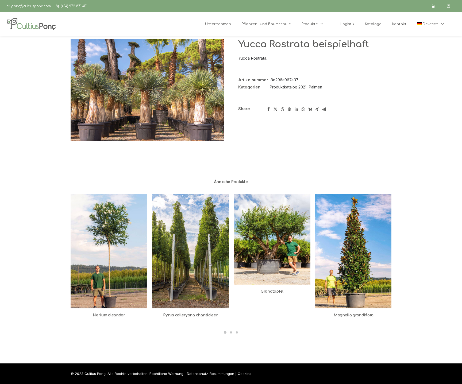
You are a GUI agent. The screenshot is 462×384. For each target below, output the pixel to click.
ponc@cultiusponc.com (31, 6)
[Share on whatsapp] (303, 109)
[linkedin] (436, 6)
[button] (147, 90)
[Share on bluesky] (310, 109)
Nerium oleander (109, 315)
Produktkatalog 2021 (288, 87)
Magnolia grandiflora (354, 315)
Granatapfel (272, 291)
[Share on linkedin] (296, 109)
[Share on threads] (282, 109)
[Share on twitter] (275, 109)
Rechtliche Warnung (166, 373)
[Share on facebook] (268, 109)
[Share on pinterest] (289, 109)
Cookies (244, 373)
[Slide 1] (225, 332)
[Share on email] (324, 109)
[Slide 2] (231, 332)
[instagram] (451, 6)
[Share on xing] (317, 109)
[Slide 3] (237, 332)
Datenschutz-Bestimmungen (210, 373)
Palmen (315, 87)
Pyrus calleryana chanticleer (190, 315)
